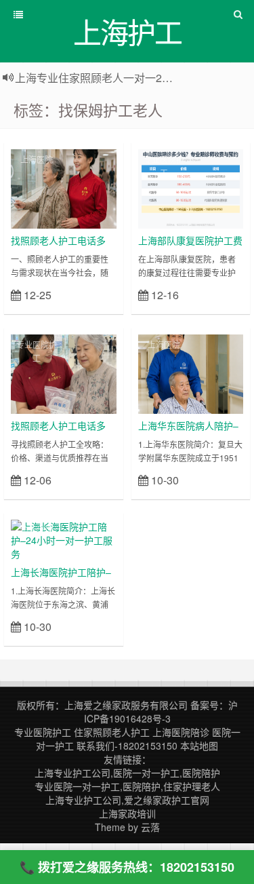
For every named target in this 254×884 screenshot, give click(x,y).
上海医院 (36, 159)
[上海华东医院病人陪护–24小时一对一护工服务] (191, 372)
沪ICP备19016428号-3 (161, 711)
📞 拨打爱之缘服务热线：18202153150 (127, 867)
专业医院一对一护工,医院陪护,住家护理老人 (127, 786)
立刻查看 (92, 294)
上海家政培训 (127, 813)
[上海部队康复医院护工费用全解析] (191, 187)
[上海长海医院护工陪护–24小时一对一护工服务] (64, 538)
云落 (150, 827)
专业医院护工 (164, 165)
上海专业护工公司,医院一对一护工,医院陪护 (127, 773)
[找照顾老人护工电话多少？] (64, 187)
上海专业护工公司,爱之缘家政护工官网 (127, 800)
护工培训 (36, 529)
